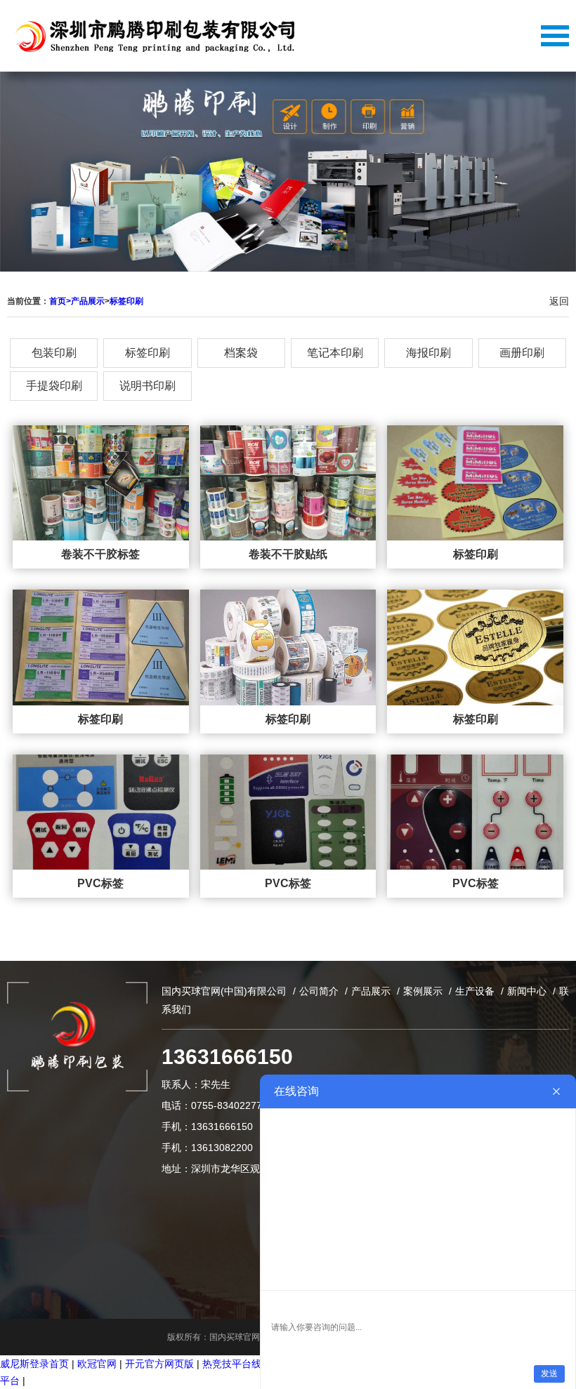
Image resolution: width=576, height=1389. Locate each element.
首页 (60, 301)
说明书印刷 (147, 386)
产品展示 (88, 301)
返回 (559, 301)
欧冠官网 (97, 1363)
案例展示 (423, 991)
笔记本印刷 (335, 353)
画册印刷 (521, 353)
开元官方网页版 (159, 1363)
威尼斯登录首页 (34, 1363)
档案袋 (241, 353)
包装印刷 (54, 353)
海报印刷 (428, 353)
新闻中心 (526, 991)
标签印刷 (126, 301)
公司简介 (319, 991)
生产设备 (475, 991)
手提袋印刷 (54, 386)
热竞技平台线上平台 (246, 1363)
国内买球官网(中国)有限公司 (224, 991)
